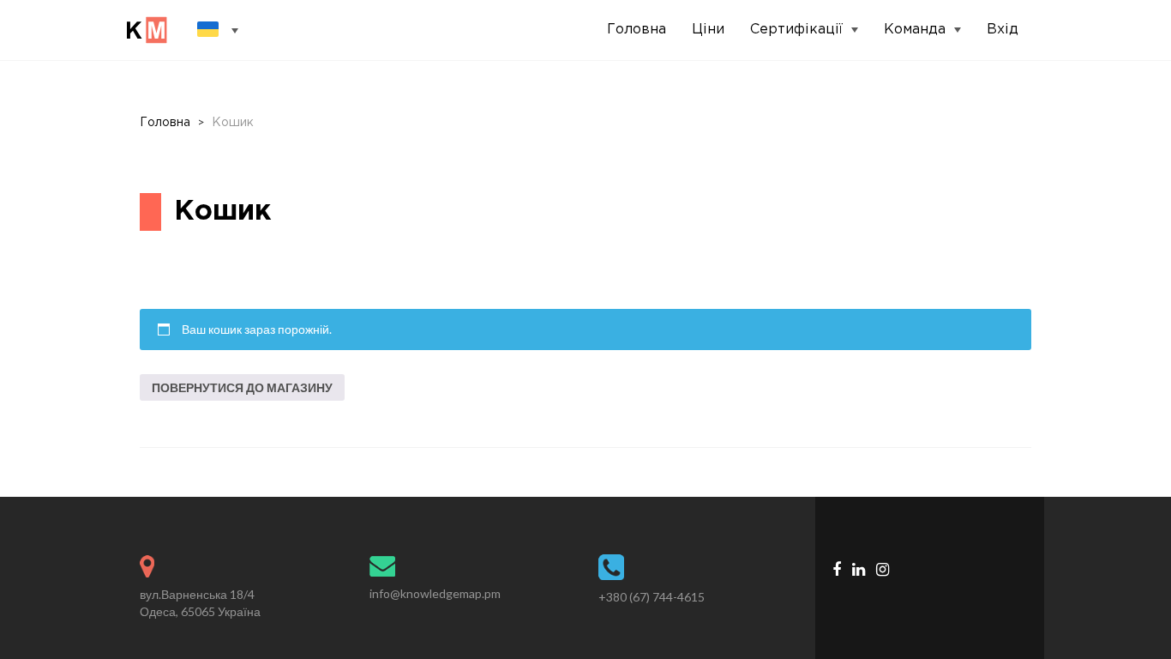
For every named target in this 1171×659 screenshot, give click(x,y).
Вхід (1002, 29)
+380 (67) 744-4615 (651, 596)
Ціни (708, 29)
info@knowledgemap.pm (435, 593)
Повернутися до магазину (242, 387)
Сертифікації (796, 29)
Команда (915, 29)
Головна (636, 29)
